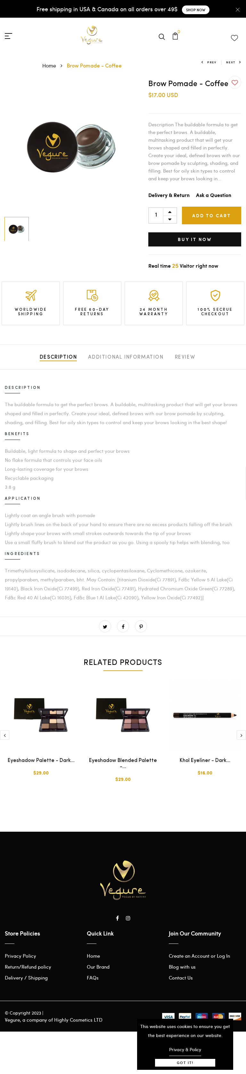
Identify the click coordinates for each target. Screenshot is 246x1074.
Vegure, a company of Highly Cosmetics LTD (53, 1019)
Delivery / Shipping (26, 977)
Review (185, 357)
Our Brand (98, 966)
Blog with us (182, 966)
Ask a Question (213, 195)
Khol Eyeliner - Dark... (205, 760)
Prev (212, 62)
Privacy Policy (20, 956)
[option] (72, 147)
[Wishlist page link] (234, 36)
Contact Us (181, 977)
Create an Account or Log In (199, 956)
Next (230, 62)
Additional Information (125, 357)
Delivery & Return (169, 195)
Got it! (185, 1062)
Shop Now (195, 10)
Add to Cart (211, 215)
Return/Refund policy (28, 966)
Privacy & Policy (185, 1049)
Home (49, 65)
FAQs (93, 977)
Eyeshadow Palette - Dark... (41, 760)
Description (58, 357)
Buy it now (195, 239)
